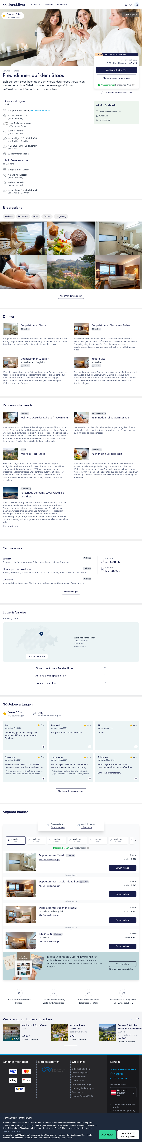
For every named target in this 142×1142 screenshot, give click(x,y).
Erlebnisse (35, 4)
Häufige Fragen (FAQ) (82, 1096)
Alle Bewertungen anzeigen (71, 791)
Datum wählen (58, 827)
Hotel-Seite (79, 646)
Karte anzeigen (37, 656)
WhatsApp (103, 116)
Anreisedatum (57, 824)
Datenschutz (78, 1080)
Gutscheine (47, 4)
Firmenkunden (79, 1076)
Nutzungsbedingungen (83, 1088)
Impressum (77, 1092)
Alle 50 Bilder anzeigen (71, 296)
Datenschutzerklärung (12, 1131)
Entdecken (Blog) (80, 1072)
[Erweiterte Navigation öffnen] (71, 4)
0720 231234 (105, 120)
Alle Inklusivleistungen (49, 859)
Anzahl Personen (88, 824)
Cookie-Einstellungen (82, 1084)
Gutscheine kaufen (81, 1068)
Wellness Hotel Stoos (40, 110)
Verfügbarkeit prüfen (116, 70)
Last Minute (61, 4)
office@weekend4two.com (110, 111)
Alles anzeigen (9, 526)
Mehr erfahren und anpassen (128, 1135)
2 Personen (86, 827)
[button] (21, 862)
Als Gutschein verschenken (116, 77)
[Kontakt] (126, 4)
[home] (14, 4)
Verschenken (122, 964)
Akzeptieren (107, 1135)
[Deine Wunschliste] (131, 4)
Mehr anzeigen (71, 591)
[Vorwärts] (135, 840)
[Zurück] (137, 1018)
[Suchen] (136, 4)
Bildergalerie (132, 14)
